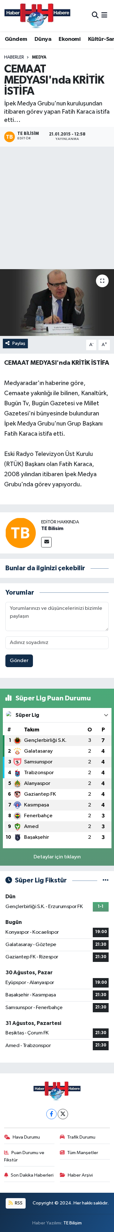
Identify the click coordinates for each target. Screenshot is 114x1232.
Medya (39, 57)
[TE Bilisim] (20, 532)
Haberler (14, 57)
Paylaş (18, 343)
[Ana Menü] (104, 15)
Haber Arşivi (80, 1175)
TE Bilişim (72, 1223)
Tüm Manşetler (82, 1152)
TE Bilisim (52, 528)
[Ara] (95, 15)
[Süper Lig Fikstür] (106, 880)
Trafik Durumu (81, 1137)
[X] (63, 1114)
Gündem (16, 39)
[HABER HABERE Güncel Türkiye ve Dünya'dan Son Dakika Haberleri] (37, 15)
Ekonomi (69, 39)
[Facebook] (51, 1114)
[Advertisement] (57, 209)
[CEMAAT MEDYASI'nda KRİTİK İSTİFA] (57, 302)
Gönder (19, 660)
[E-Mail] (46, 542)
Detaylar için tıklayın (57, 857)
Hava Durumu (26, 1137)
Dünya (43, 39)
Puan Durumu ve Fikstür (24, 1156)
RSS (18, 1203)
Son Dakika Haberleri (32, 1175)
